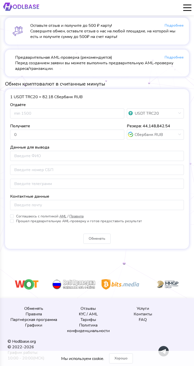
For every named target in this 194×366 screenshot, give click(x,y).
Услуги (143, 308)
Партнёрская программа (33, 319)
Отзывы (88, 308)
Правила (34, 314)
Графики (33, 325)
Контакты (143, 314)
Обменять (33, 308)
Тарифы (88, 319)
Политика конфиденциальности (88, 328)
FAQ (143, 319)
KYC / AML (88, 314)
